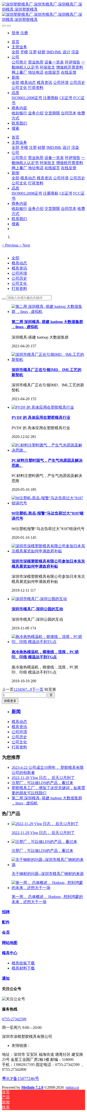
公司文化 (19, 283)
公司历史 (19, 278)
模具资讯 (19, 268)
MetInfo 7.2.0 (32, 1087)
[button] (10, 245)
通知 (6, 978)
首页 (15, 42)
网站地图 (9, 943)
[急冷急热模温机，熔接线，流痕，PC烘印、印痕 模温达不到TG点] (48, 642)
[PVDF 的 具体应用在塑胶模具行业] (43, 407)
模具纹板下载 (23, 963)
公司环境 (19, 273)
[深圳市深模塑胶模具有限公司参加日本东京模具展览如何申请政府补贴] (48, 551)
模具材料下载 (23, 968)
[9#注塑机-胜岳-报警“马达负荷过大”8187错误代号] (48, 503)
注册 (24, 33)
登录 (15, 33)
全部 (15, 52)
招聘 (6, 912)
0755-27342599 (14, 1019)
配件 (6, 922)
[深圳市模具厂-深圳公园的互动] (39, 599)
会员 (6, 932)
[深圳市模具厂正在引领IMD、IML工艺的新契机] (48, 359)
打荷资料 (19, 288)
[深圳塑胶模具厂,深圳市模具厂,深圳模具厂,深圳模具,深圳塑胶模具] (43, 12)
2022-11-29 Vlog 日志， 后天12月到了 (43, 778)
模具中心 (9, 953)
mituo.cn (72, 1087)
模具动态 (19, 263)
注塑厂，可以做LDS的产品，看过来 (42, 783)
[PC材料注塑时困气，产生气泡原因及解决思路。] (48, 450)
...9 (29, 689)
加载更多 (10, 701)
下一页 (38, 689)
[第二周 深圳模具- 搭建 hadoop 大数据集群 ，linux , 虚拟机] (48, 312)
